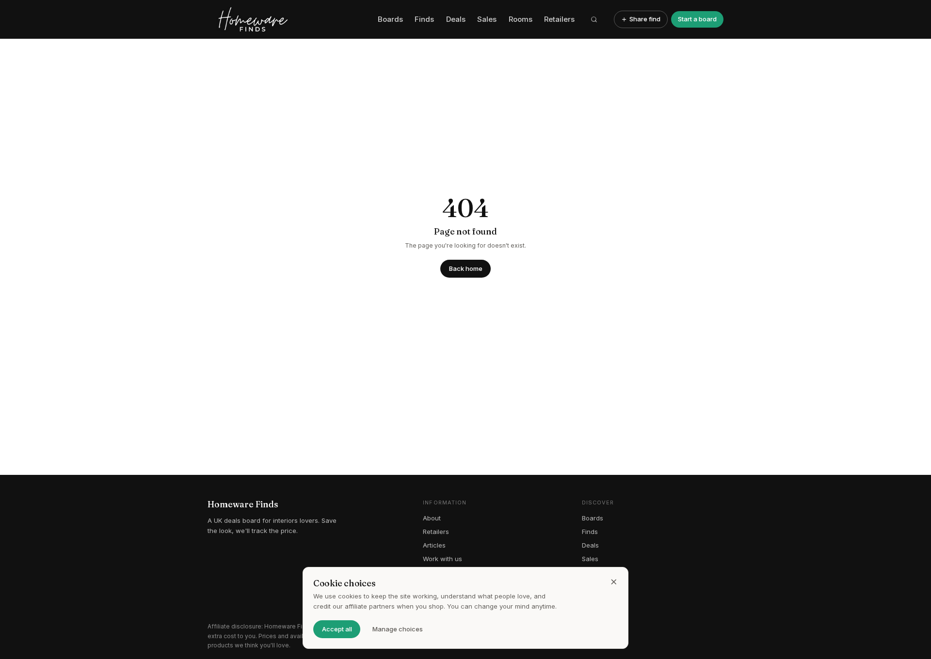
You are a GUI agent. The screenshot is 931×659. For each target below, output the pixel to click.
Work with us (442, 559)
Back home (465, 268)
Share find (644, 19)
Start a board (697, 19)
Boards (390, 19)
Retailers (559, 19)
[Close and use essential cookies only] (614, 582)
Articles (434, 545)
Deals (456, 19)
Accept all (337, 629)
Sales (487, 19)
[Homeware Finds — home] (289, 19)
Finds (424, 19)
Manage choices (397, 629)
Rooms (520, 19)
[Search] (594, 19)
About (432, 518)
